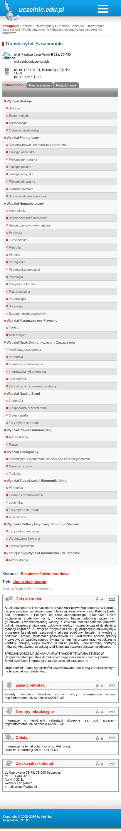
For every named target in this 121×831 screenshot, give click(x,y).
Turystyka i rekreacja (24, 422)
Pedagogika (17, 262)
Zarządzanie (18, 379)
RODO (25, 820)
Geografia (16, 400)
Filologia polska (20, 167)
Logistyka (16, 502)
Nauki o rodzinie (20, 466)
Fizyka (14, 327)
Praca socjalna (19, 291)
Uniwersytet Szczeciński (34, 43)
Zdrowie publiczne (22, 546)
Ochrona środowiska (24, 130)
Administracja (18, 437)
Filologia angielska (22, 152)
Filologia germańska (23, 159)
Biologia (14, 108)
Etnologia (15, 232)
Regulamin (10, 820)
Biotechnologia (19, 115)
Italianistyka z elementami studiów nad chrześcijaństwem (49, 459)
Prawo (13, 444)
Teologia (15, 473)
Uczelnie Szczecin (70, 26)
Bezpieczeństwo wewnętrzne (30, 225)
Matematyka (17, 335)
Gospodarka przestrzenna (28, 408)
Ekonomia (16, 357)
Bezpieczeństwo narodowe (28, 218)
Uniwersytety (45, 26)
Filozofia (15, 247)
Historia (14, 255)
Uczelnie (26, 26)
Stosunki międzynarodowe (27, 313)
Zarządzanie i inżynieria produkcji (32, 386)
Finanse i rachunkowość (26, 364)
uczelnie (31, 9)
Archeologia (17, 210)
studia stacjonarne (29, 581)
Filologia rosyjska (21, 174)
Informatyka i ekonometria (27, 371)
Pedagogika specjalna (24, 269)
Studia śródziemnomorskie (28, 196)
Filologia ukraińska (22, 181)
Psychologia (17, 299)
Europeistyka (18, 240)
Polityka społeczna (22, 284)
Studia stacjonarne (36, 29)
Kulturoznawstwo (21, 189)
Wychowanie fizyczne (24, 538)
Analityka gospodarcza (25, 349)
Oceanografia (18, 415)
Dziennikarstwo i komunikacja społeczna (38, 144)
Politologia (16, 277)
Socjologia (16, 306)
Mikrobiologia (18, 123)
